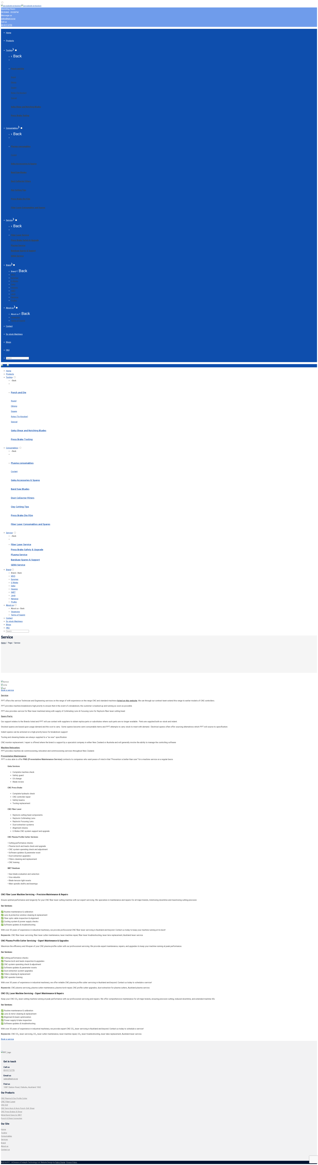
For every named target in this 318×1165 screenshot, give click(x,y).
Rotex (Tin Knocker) (19, 93)
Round (13, 77)
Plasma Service (18, 245)
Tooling (4, 1133)
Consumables (6, 1136)
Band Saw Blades (19, 172)
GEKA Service (17, 256)
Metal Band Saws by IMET (11, 1115)
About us (4, 1146)
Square (13, 87)
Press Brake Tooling (20, 115)
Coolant (14, 155)
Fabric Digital (60, 1162)
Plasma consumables (21, 146)
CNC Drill (4, 1105)
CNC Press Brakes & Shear (11, 1112)
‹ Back (16, 56)
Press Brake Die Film (20, 199)
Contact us (5, 1150)
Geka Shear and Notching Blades (26, 107)
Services (4, 1140)
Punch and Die (17, 68)
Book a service (7, 690)
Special (14, 98)
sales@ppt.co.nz (8, 19)
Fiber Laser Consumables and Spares (28, 207)
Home (3, 643)
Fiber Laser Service (20, 235)
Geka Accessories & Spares (24, 163)
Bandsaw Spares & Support (23, 250)
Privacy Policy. (71, 1162)
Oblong (13, 82)
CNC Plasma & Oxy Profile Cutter (14, 1098)
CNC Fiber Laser (8, 1102)
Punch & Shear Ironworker (11, 1118)
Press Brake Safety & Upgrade (25, 240)
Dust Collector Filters (21, 181)
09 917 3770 (6, 25)
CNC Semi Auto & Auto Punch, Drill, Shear (18, 1108)
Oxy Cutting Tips (18, 190)
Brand (3, 1143)
